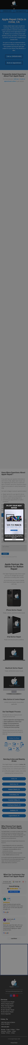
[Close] (23, 505)
